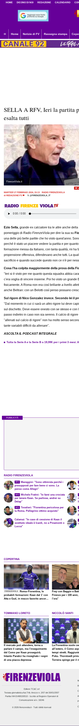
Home (9, 2)
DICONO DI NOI (25, 2)
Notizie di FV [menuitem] (31, 33)
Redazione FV (14, 195)
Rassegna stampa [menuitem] (55, 33)
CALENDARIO (62, 2)
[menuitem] (5, 34)
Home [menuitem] (14, 33)
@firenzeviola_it (39, 195)
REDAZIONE (44, 2)
